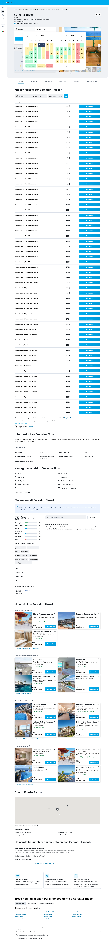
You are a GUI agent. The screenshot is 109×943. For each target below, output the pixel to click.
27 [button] (51, 57)
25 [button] (43, 57)
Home (15, 9)
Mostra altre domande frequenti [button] (44, 863)
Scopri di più (67, 418)
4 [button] (43, 45)
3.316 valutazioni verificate (30, 23)
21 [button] (27, 57)
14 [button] (27, 53)
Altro (16, 443)
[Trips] (3, 27)
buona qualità (25, 551)
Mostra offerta (51, 626)
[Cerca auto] (3, 15)
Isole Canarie (32, 9)
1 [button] (31, 45)
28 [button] (27, 61)
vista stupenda (33, 555)
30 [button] (35, 61)
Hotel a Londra (19, 919)
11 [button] (43, 49)
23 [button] (35, 57)
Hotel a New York (77, 914)
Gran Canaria (43, 9)
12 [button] (47, 49)
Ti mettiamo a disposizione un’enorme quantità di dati (32, 935)
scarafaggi (18, 563)
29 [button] (31, 61)
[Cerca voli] (3, 8)
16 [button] (35, 53)
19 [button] (47, 53)
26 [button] (47, 57)
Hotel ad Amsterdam (21, 914)
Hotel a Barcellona (20, 912)
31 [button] (78, 61)
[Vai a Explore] (3, 22)
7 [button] (27, 49)
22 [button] (31, 57)
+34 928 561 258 (19, 21)
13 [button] (51, 49)
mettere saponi (27, 563)
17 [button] (39, 53)
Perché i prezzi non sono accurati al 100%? (29, 938)
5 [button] (47, 45)
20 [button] (51, 53)
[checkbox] (23, 592)
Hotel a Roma (19, 916)
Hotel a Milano (76, 919)
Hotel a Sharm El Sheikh (50, 912)
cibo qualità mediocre (21, 555)
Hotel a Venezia (48, 914)
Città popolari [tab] (20, 903)
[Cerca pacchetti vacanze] (3, 18)
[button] (3, 3)
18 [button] (43, 53)
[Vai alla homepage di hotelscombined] (12, 2)
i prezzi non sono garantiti (53, 927)
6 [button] (51, 45)
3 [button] (39, 45)
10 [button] (39, 49)
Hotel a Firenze (76, 916)
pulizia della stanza (20, 548)
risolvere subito (33, 559)
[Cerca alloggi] (3, 11)
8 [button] (31, 49)
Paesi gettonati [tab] (32, 903)
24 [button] (39, 57)
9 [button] (35, 49)
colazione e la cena (33, 548)
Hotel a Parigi (47, 919)
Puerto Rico (55, 9)
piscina (17, 551)
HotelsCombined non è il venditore (26, 932)
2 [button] (35, 45)
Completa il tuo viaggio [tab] (47, 903)
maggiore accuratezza (21, 559)
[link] (27, 648)
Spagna (21, 9)
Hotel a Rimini (76, 912)
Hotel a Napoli (48, 916)
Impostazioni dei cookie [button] (21, 424)
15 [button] (31, 53)
